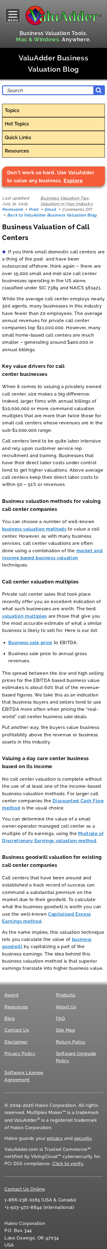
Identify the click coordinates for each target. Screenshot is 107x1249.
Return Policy (71, 1042)
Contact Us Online (24, 1189)
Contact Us (16, 1030)
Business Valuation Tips (64, 198)
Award (11, 995)
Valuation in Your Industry (66, 203)
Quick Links (18, 137)
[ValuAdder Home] (63, 15)
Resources (17, 151)
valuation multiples (24, 616)
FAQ (60, 1018)
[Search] (98, 90)
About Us (66, 1007)
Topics (12, 110)
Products (65, 995)
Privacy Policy (19, 1053)
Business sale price (30, 642)
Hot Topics (17, 124)
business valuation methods (34, 529)
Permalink (12, 209)
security (82, 1138)
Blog (9, 1018)
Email (50, 209)
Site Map (65, 1030)
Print (33, 209)
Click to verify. (68, 1163)
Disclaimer (16, 1042)
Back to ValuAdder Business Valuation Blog (52, 215)
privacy (55, 1138)
